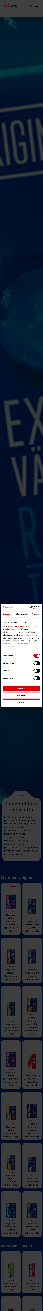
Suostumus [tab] (7, 614)
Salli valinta (21, 695)
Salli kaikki (21, 689)
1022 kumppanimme (16, 626)
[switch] (36, 663)
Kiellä (21, 702)
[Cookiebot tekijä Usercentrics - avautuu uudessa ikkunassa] (30, 607)
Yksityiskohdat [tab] (22, 614)
